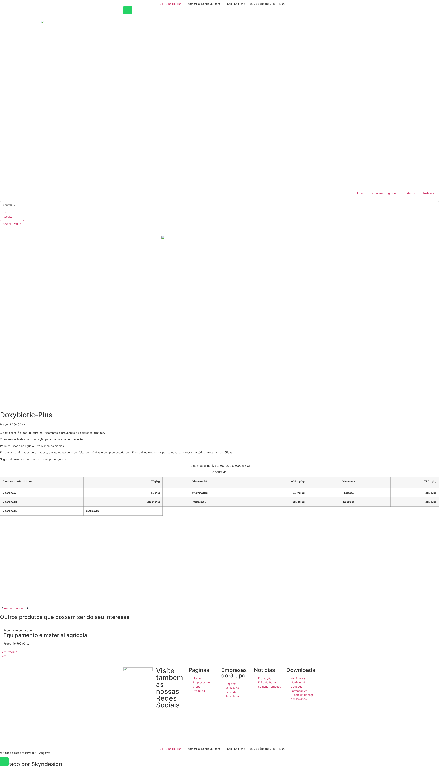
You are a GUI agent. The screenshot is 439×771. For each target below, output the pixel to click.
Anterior (9, 608)
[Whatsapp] (127, 10)
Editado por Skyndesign (31, 764)
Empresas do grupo (383, 193)
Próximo (20, 608)
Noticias (428, 193)
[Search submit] (3, 211)
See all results (12, 224)
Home (360, 193)
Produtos (409, 193)
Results (7, 216)
